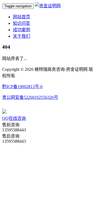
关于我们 (21, 36)
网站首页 (21, 17)
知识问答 (21, 23)
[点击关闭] (2, 106)
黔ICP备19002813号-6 (22, 86)
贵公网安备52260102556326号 (30, 97)
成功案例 (21, 29)
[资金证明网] (48, 6)
